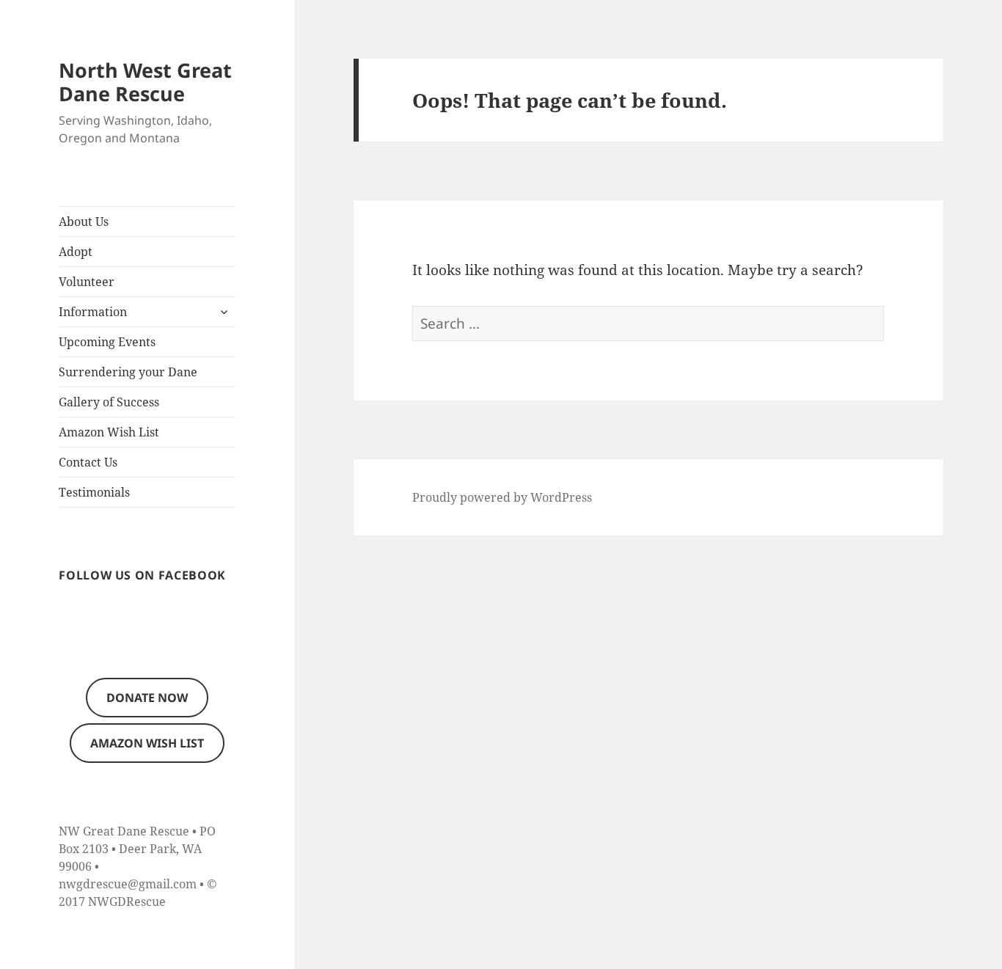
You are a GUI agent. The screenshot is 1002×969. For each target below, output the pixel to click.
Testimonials (94, 492)
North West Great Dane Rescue (145, 81)
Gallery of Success (109, 402)
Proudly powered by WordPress (502, 497)
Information (93, 312)
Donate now (147, 698)
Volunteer (86, 282)
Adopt (75, 252)
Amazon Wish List (109, 432)
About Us (84, 221)
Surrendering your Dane (128, 372)
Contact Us (88, 462)
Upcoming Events (107, 342)
